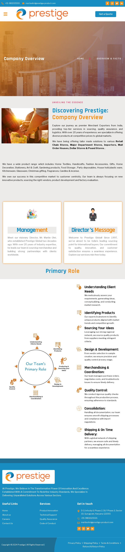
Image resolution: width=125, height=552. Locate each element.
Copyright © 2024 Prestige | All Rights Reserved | (23, 545)
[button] (5, 14)
